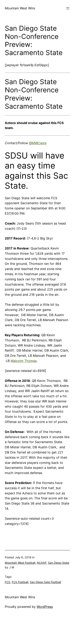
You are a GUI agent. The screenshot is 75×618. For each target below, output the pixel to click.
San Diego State (58, 562)
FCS (7, 582)
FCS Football (20, 582)
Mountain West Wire (20, 8)
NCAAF (41, 562)
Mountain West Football (20, 562)
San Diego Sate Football (45, 582)
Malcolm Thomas (24, 361)
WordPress (45, 607)
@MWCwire (37, 143)
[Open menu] (67, 8)
